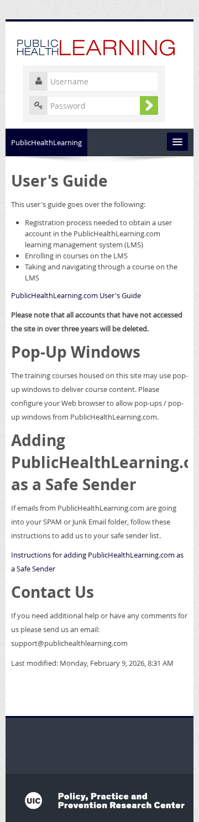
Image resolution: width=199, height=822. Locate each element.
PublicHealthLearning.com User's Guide (76, 295)
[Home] (99, 46)
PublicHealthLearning (46, 142)
